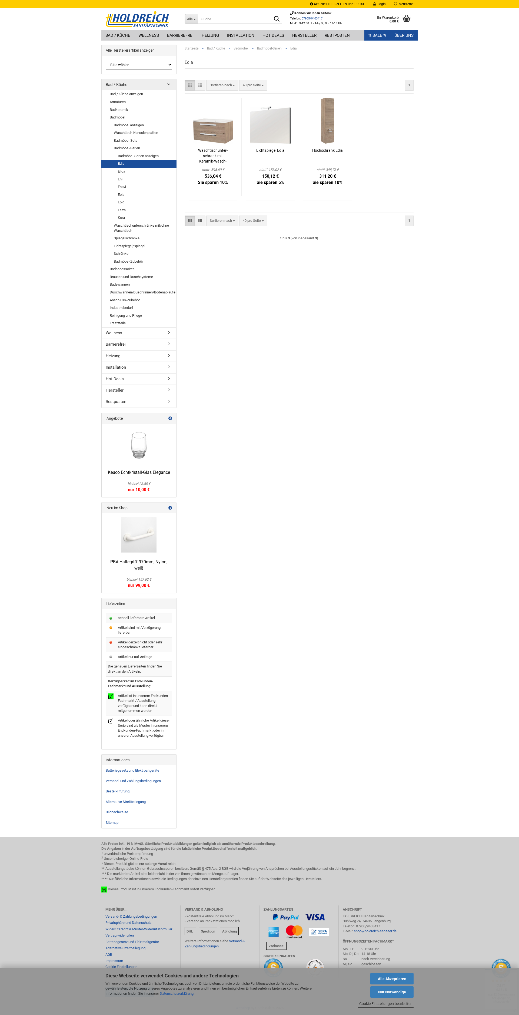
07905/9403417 (312, 18)
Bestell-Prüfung (117, 791)
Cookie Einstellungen (121, 967)
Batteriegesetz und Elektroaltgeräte (132, 770)
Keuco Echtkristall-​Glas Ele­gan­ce (139, 472)
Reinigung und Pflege (126, 315)
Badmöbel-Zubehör (128, 261)
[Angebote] (170, 418)
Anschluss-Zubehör (125, 300)
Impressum (114, 961)
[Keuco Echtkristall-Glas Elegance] (139, 445)
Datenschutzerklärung (177, 993)
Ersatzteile (118, 323)
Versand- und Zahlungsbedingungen (133, 781)
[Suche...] (277, 19)
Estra (122, 210)
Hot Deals (273, 35)
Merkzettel (405, 4)
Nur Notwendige (392, 992)
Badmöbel (117, 117)
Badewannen (120, 284)
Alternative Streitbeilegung (126, 802)
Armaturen (118, 102)
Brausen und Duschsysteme (131, 277)
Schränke (121, 254)
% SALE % (377, 35)
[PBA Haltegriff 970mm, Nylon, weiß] (139, 535)
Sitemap (112, 823)
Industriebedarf (121, 308)
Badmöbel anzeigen (129, 125)
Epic (121, 202)
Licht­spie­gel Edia (270, 150)
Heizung (210, 35)
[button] (190, 85)
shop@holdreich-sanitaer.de (375, 931)
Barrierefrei (180, 35)
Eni (120, 179)
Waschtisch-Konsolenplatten (136, 133)
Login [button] (381, 4)
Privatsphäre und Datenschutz (128, 923)
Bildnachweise (117, 812)
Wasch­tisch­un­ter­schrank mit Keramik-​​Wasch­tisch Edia (213, 156)
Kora (121, 218)
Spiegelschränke (126, 238)
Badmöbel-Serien (127, 148)
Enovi (122, 187)
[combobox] (222, 85)
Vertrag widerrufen (119, 935)
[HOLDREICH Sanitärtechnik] (141, 19)
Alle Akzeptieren (392, 979)
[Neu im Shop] (170, 508)
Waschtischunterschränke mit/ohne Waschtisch (141, 228)
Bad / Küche (117, 35)
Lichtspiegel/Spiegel (129, 246)
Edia (121, 163)
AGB (108, 955)
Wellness (148, 35)
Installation (240, 35)
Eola (121, 195)
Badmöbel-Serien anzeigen (138, 156)
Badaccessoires (122, 269)
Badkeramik (119, 110)
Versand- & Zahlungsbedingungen (131, 916)
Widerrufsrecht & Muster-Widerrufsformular (138, 929)
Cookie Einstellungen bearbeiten (385, 1003)
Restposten (337, 35)
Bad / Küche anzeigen (126, 94)
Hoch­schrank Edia (327, 150)
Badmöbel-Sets (125, 140)
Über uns (404, 35)
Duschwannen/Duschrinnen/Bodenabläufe (142, 292)
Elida (121, 171)
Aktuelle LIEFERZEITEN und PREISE (339, 4)
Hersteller (304, 35)
